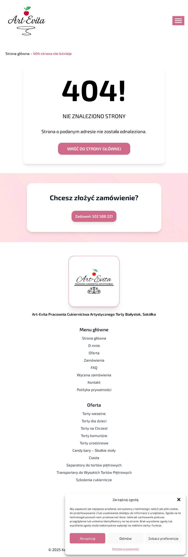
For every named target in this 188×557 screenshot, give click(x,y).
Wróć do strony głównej (94, 148)
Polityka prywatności (125, 548)
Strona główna (18, 53)
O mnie (94, 345)
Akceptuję (87, 538)
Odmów (125, 538)
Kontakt (94, 382)
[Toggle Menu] (178, 21)
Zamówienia (94, 360)
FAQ (94, 367)
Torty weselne (94, 413)
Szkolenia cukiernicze (94, 479)
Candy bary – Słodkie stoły (94, 450)
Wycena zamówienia (94, 375)
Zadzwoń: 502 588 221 (94, 216)
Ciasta (94, 457)
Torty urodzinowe (94, 443)
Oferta (94, 353)
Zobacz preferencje (163, 538)
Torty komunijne (94, 435)
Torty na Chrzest (94, 428)
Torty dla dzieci (94, 421)
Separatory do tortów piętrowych (94, 465)
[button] (179, 499)
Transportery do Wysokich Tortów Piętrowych (94, 472)
